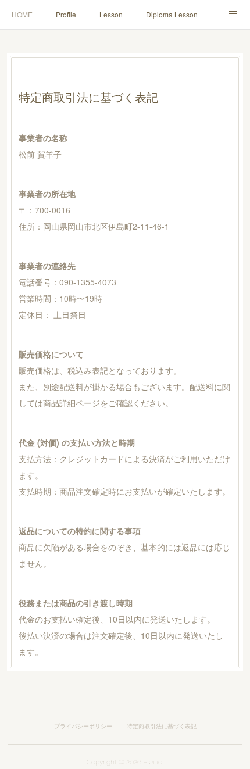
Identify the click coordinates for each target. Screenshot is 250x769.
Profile (66, 14)
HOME (22, 14)
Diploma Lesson (172, 14)
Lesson (111, 14)
